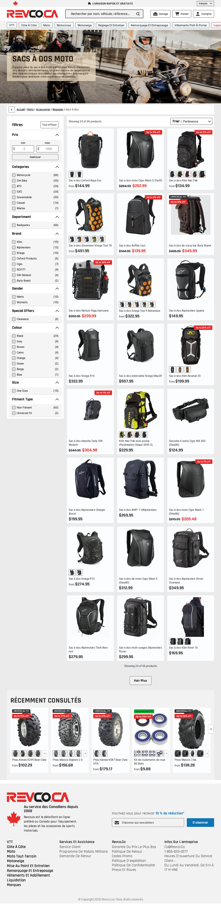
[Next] (44, 753)
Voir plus (140, 680)
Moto (46, 25)
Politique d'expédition (129, 861)
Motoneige (85, 25)
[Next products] (210, 729)
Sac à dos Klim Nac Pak (183, 180)
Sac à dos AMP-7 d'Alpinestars (138, 509)
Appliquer (35, 157)
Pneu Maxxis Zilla (185, 759)
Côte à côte (29, 25)
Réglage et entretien (111, 25)
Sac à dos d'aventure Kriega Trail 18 (90, 245)
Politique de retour (127, 851)
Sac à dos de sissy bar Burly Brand (190, 245)
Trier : (176, 121)
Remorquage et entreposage (149, 25)
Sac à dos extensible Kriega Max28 (140, 376)
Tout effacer (49, 124)
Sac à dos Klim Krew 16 (183, 647)
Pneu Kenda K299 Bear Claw (29, 759)
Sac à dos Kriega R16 (82, 376)
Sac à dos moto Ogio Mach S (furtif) (140, 180)
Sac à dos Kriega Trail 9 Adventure (139, 310)
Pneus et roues (124, 870)
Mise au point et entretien (28, 866)
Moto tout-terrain (21, 856)
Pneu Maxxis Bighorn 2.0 (68, 759)
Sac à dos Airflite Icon (132, 245)
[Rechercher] (138, 14)
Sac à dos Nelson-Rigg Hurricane (89, 310)
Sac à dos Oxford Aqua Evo (85, 180)
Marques (14, 885)
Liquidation (16, 880)
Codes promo (122, 856)
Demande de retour (75, 856)
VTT (12, 25)
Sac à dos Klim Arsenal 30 (185, 376)
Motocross (64, 25)
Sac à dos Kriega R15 (82, 578)
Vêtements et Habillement (28, 875)
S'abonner (200, 822)
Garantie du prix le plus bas (134, 847)
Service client (70, 847)
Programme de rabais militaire (83, 851)
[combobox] (102, 14)
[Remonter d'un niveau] (12, 109)
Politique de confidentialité (133, 865)
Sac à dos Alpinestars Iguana (186, 310)
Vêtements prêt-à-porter (191, 25)
